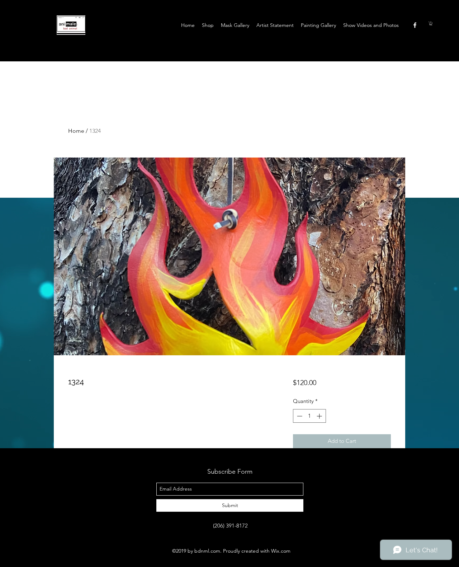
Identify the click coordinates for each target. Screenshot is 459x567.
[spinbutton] (309, 416)
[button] (431, 23)
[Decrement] (299, 416)
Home (76, 130)
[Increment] (320, 416)
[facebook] (414, 25)
